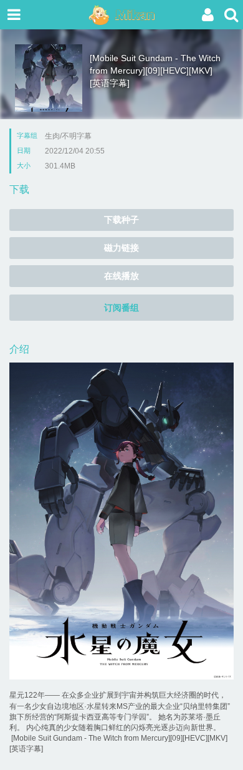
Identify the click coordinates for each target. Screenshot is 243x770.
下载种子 (121, 220)
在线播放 (121, 276)
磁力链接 (121, 248)
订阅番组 (121, 308)
